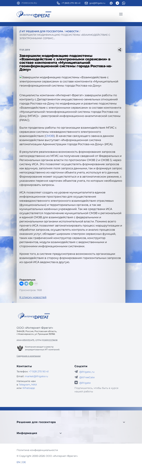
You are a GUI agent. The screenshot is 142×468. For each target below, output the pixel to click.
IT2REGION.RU (29, 3)
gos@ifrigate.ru (97, 3)
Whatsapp (28, 388)
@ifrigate (85, 382)
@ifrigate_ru (86, 371)
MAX (34, 384)
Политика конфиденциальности (37, 450)
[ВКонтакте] (21, 283)
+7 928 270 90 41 (39, 371)
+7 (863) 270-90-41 (70, 3)
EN (18, 462)
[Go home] (34, 315)
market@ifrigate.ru (36, 376)
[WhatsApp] (31, 283)
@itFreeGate (87, 377)
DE (24, 462)
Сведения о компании (29, 356)
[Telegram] (26, 283)
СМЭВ (49, 136)
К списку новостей (32, 297)
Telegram (24, 384)
